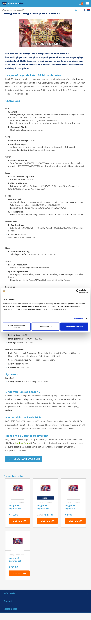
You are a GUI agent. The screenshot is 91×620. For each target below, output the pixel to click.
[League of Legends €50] (17, 555)
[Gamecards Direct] (13, 3)
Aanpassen (44, 327)
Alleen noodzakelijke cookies (16, 326)
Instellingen (78, 318)
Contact (8, 601)
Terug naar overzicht (26, 458)
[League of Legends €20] (45, 503)
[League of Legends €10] (17, 503)
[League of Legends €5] (73, 503)
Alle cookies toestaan (74, 327)
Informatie (9, 593)
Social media (10, 608)
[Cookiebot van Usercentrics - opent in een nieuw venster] (78, 291)
